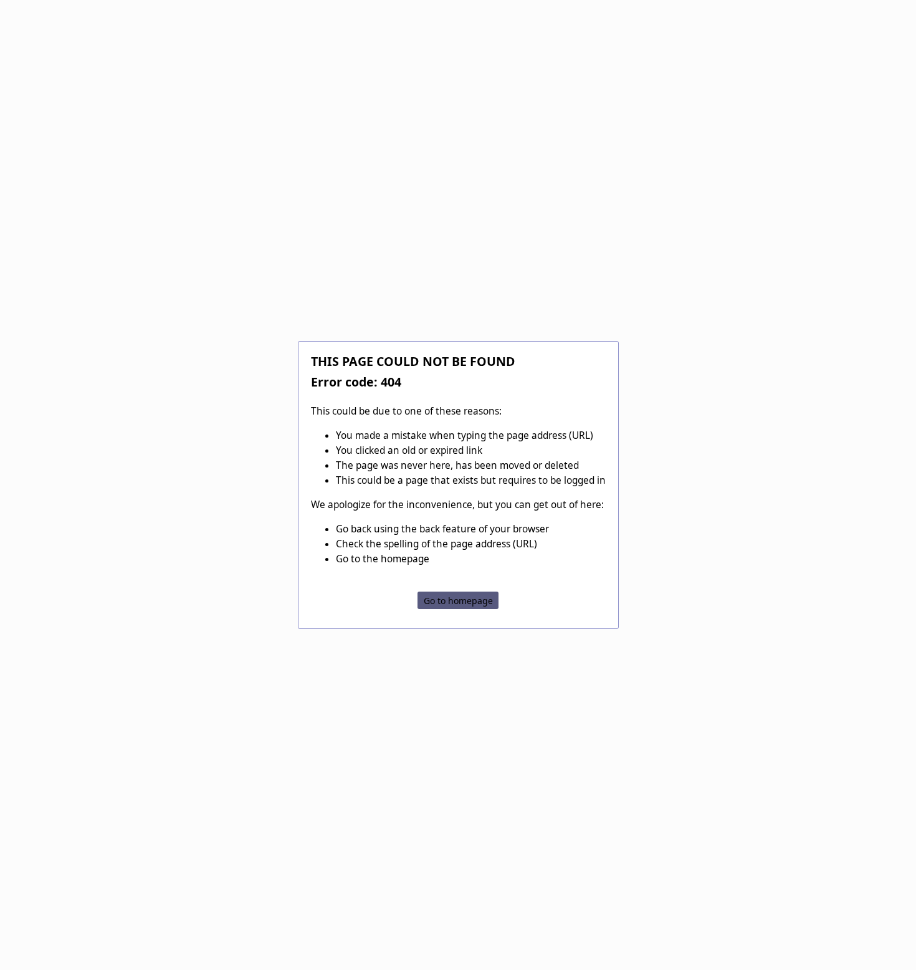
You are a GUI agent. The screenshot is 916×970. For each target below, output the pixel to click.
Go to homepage (458, 600)
